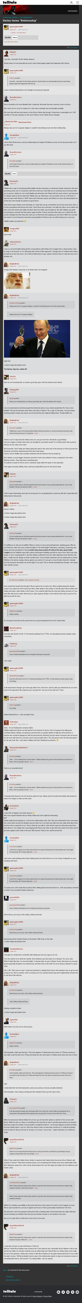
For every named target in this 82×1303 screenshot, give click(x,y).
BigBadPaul (14, 264)
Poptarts (13, 1099)
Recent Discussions (13, 1280)
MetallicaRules (16, 628)
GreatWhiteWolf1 (17, 1140)
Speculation (11, 41)
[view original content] (31, 580)
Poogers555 (14, 229)
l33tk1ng (13, 644)
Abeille (13, 376)
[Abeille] (6, 377)
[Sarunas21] (6, 183)
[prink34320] (6, 898)
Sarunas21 (14, 181)
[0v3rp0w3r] (6, 807)
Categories (72, 11)
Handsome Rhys (24, 122)
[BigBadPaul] (6, 264)
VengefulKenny (16, 949)
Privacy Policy (48, 1296)
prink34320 (14, 897)
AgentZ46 (13, 1020)
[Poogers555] (6, 229)
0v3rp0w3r (14, 806)
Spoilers (16, 41)
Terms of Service (37, 1296)
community (38, 1292)
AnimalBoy (14, 135)
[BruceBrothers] (6, 99)
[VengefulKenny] (6, 949)
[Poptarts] (6, 1101)
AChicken (14, 722)
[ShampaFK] (6, 391)
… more (35, 433)
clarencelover (15, 242)
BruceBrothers (15, 97)
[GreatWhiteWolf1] (6, 1141)
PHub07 (13, 52)
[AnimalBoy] (6, 137)
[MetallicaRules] (6, 628)
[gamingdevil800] (6, 27)
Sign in (5, 1270)
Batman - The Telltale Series (19, 32)
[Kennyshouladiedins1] (6, 749)
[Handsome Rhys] (10, 122)
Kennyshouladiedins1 (19, 748)
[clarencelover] (6, 243)
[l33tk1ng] (6, 644)
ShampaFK (14, 390)
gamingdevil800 (16, 27)
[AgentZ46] (6, 1021)
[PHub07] (6, 54)
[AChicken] (6, 722)
